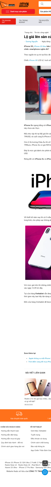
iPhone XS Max (40, 46)
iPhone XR (33, 60)
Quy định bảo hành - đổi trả (12, 443)
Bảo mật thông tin (38, 446)
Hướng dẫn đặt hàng (9, 435)
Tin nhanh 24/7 (6, 21)
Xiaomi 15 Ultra (11, 467)
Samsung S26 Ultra (43, 467)
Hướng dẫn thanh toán (10, 431)
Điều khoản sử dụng (39, 439)
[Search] (42, 4)
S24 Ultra (26, 462)
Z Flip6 (40, 462)
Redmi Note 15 (24, 465)
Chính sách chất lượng (40, 443)
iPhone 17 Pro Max (26, 467)
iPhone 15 (18, 462)
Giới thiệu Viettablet (38, 431)
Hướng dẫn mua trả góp (10, 439)
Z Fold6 (33, 462)
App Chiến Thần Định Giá (41, 450)
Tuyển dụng (35, 435)
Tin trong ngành (23, 21)
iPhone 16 (9, 462)
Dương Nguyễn (32, 41)
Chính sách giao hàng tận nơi (12, 446)
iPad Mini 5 (36, 465)
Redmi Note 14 (11, 465)
